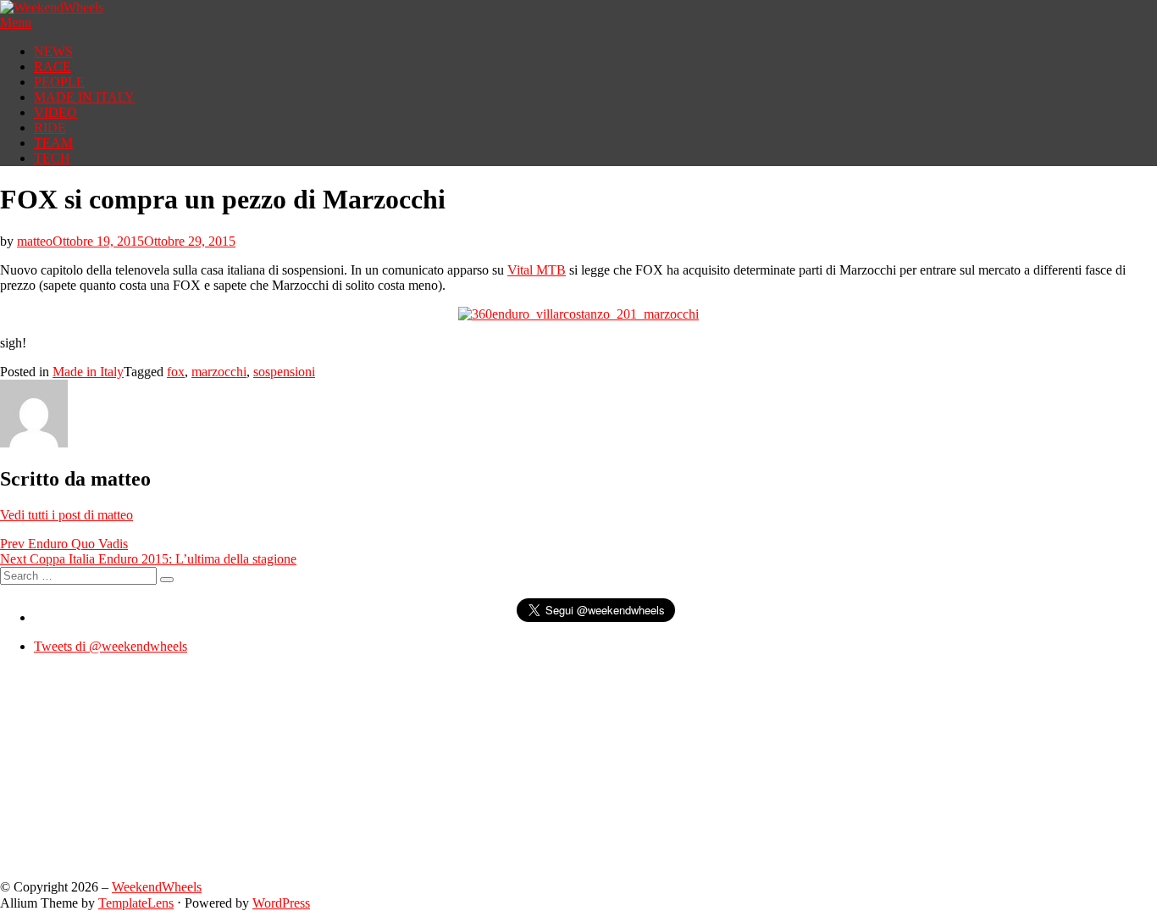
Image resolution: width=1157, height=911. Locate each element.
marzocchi (218, 371)
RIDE (50, 127)
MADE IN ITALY (84, 97)
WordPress (281, 903)
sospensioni (284, 371)
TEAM (53, 143)
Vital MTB (536, 270)
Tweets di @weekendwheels (110, 646)
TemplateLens (136, 903)
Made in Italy (88, 371)
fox (176, 371)
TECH (52, 158)
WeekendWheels (157, 887)
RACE (52, 66)
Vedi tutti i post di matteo (66, 515)
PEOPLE (59, 82)
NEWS (53, 51)
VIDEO (55, 112)
